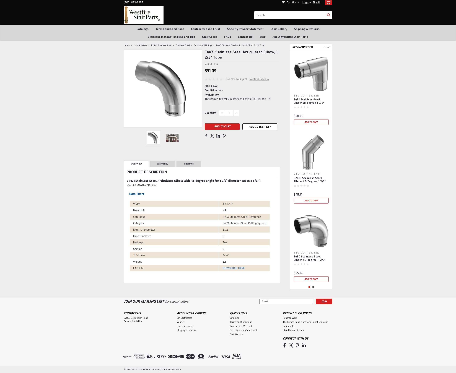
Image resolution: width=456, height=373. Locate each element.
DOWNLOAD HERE (146, 184)
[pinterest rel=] (297, 345)
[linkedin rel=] (304, 345)
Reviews (189, 163)
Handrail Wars (290, 318)
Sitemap (156, 369)
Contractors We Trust (205, 29)
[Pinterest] (224, 136)
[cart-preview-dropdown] (327, 2)
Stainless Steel (183, 45)
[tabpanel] (311, 90)
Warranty (162, 163)
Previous (127, 88)
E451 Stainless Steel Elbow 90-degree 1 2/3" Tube (309, 101)
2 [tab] (313, 287)
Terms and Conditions (170, 29)
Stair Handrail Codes (293, 330)
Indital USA (299, 95)
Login (305, 2)
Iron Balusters (140, 45)
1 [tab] (309, 287)
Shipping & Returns (307, 29)
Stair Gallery (279, 29)
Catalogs (143, 29)
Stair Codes (209, 37)
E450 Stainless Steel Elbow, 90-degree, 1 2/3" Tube (310, 258)
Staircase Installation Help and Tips (171, 37)
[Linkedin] (218, 136)
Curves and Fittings (203, 45)
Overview (136, 163)
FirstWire (176, 369)
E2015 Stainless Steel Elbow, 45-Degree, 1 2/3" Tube (310, 180)
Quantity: (210, 113)
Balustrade (288, 326)
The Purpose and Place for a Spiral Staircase (305, 322)
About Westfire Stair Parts (290, 37)
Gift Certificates (184, 318)
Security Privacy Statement (245, 29)
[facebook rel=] (284, 345)
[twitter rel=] (291, 345)
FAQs (227, 37)
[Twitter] (212, 136)
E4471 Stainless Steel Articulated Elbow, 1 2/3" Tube (240, 45)
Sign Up (317, 2)
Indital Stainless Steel (161, 45)
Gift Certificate (290, 2)
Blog (263, 37)
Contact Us (245, 37)
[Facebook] (206, 136)
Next (199, 88)
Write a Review (259, 79)
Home (127, 45)
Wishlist (181, 322)
